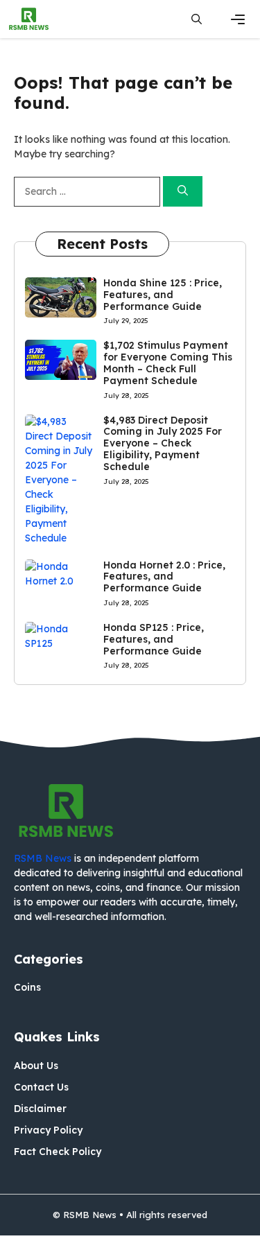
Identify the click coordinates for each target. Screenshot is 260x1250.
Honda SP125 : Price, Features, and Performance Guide (153, 639)
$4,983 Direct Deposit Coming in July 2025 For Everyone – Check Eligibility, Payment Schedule (162, 443)
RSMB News (42, 858)
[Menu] (238, 19)
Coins (27, 987)
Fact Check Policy (57, 1151)
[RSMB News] (29, 19)
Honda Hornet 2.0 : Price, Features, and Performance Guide (164, 577)
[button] (196, 19)
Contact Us (41, 1087)
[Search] (182, 191)
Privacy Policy (48, 1130)
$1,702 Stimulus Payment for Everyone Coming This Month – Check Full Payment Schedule (167, 362)
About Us (36, 1065)
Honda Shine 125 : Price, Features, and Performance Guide (162, 295)
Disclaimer (40, 1108)
